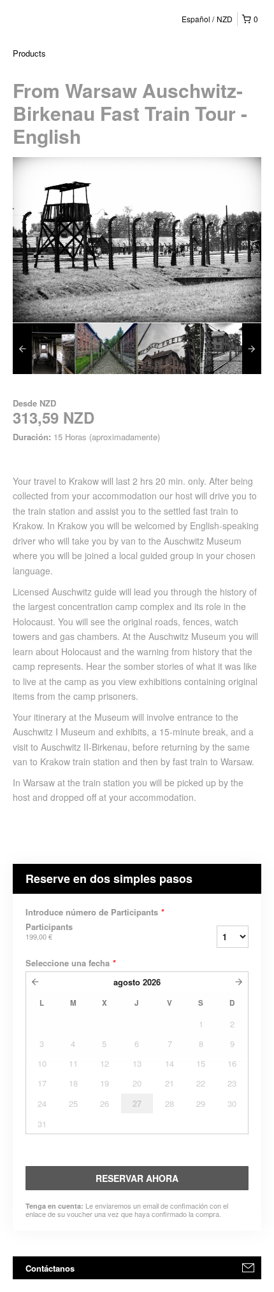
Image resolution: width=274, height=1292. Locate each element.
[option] (44, 348)
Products (29, 53)
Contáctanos (50, 1268)
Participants (49, 931)
